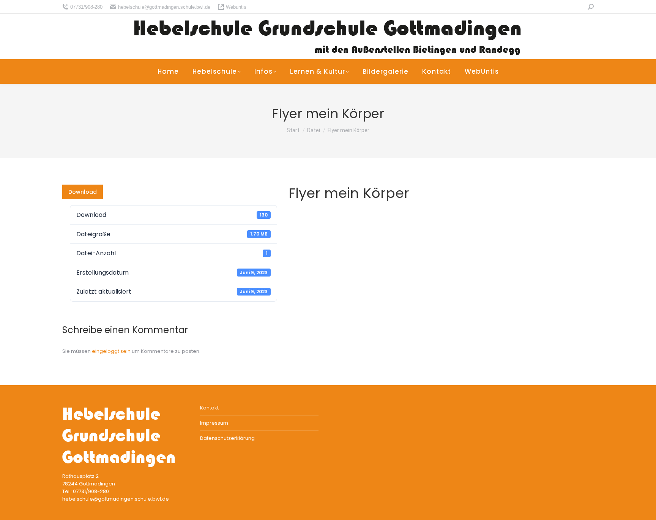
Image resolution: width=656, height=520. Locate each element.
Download (82, 192)
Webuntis (236, 7)
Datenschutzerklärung (227, 438)
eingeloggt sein (111, 351)
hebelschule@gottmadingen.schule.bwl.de (164, 7)
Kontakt (209, 407)
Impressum (214, 423)
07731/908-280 (86, 7)
